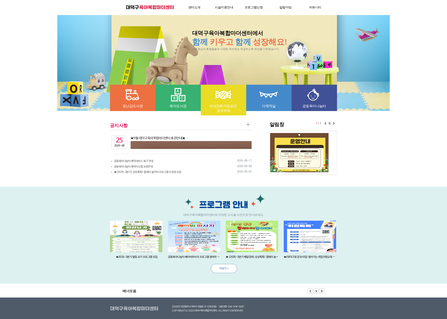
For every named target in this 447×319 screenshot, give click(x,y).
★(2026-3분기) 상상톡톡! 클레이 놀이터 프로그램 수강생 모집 (147, 172)
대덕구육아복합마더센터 (135, 308)
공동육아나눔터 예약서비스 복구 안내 (133, 161)
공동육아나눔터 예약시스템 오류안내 (133, 166)
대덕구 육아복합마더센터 (150, 7)
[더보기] (248, 124)
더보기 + (223, 268)
